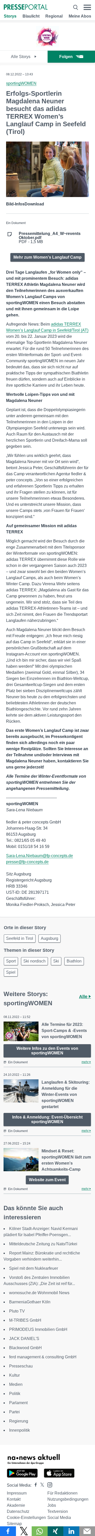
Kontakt (14, 1499)
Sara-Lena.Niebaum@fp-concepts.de (39, 856)
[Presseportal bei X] (40, 1485)
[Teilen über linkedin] (71, 1531)
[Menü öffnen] (87, 7)
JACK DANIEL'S (24, 1338)
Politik (14, 1393)
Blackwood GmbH (25, 1348)
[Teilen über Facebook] (8, 1531)
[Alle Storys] (47, 46)
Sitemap (14, 1523)
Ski (56, 961)
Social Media (59, 1517)
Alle (84, 996)
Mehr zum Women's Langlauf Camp (47, 257)
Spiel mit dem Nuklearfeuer (33, 1268)
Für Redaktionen (62, 1493)
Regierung (18, 1421)
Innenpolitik (19, 1430)
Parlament (18, 1403)
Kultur (14, 1375)
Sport (11, 961)
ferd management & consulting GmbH (43, 1357)
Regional (54, 16)
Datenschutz (18, 1511)
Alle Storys (21, 56)
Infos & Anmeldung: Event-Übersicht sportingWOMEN (47, 1119)
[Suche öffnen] (75, 7)
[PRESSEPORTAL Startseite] (26, 7)
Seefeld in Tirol (19, 938)
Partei (14, 1412)
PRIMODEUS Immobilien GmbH (38, 1329)
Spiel (10, 972)
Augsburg (49, 938)
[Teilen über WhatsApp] (40, 1531)
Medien (16, 1384)
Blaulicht (31, 16)
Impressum (17, 1493)
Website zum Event (47, 1180)
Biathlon (74, 961)
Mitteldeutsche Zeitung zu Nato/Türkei (43, 1244)
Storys (10, 16)
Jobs (51, 1505)
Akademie (16, 1505)
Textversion (57, 1511)
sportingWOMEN (21, 83)
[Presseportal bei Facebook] (34, 1485)
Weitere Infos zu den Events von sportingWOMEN (47, 1050)
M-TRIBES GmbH (25, 1320)
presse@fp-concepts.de (27, 862)
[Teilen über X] (24, 1531)
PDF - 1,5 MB (50, 238)
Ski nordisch (34, 961)
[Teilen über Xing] (56, 1531)
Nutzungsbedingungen (67, 1499)
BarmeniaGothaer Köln (29, 1302)
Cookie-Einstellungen (26, 1517)
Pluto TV (17, 1311)
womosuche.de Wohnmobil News (39, 1293)
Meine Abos (80, 16)
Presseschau (21, 1366)
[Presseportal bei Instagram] (48, 1484)
